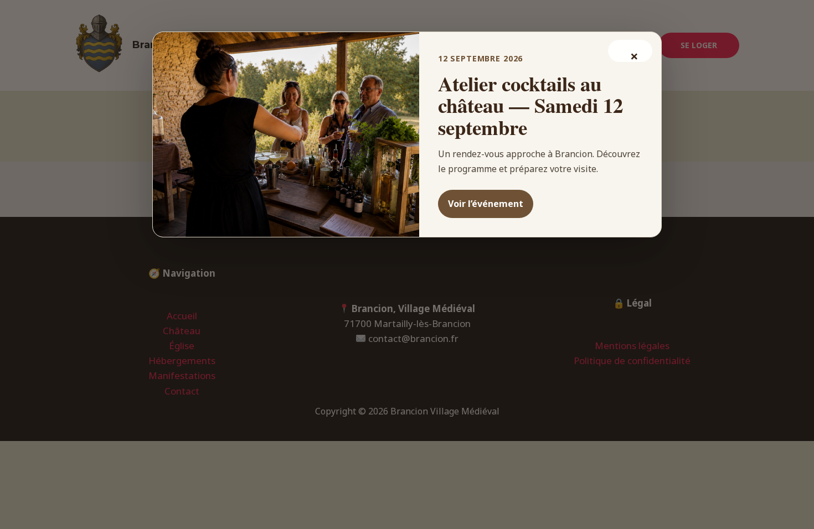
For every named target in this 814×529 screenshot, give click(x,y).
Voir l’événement (485, 204)
